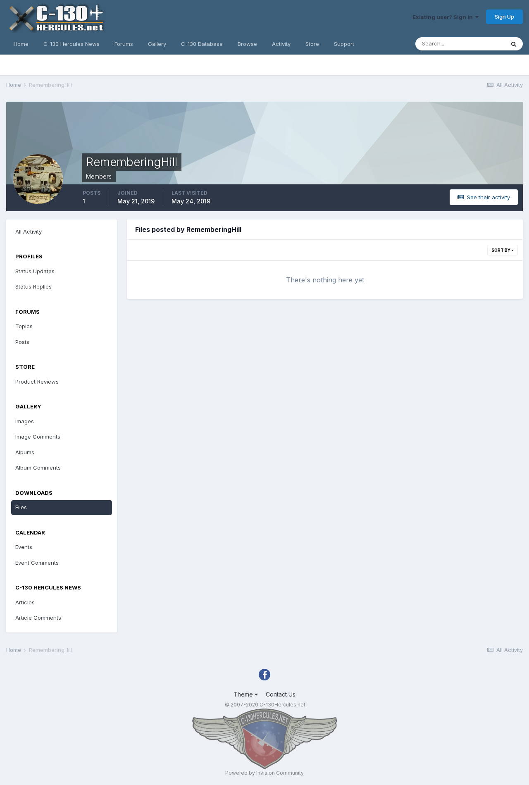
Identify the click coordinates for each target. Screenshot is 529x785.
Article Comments (38, 617)
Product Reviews (37, 381)
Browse (247, 44)
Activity (281, 44)
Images (24, 421)
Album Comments (38, 467)
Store (312, 44)
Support (344, 44)
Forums (123, 44)
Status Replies (33, 286)
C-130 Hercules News (71, 44)
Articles (25, 602)
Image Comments (37, 436)
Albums (24, 452)
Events (23, 547)
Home (21, 44)
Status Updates (35, 271)
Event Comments (37, 562)
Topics (24, 326)
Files (21, 507)
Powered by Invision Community (264, 773)
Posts (22, 342)
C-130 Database (202, 44)
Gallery (157, 44)
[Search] (514, 43)
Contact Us (280, 694)
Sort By (501, 250)
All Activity (28, 231)
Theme (244, 694)
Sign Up (504, 16)
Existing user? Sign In (443, 17)
